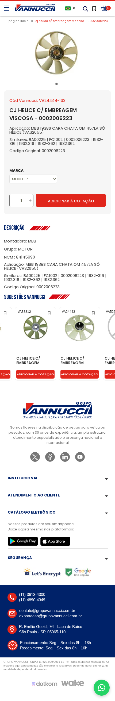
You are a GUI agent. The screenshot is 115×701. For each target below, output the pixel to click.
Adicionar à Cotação (71, 201)
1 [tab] (57, 85)
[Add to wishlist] (5, 312)
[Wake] (72, 683)
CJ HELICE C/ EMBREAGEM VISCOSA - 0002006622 (29, 360)
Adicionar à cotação (35, 374)
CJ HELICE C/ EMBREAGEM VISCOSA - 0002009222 (73, 360)
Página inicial (19, 21)
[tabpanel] (57, 53)
